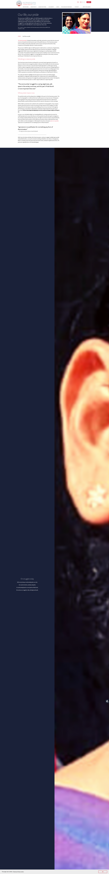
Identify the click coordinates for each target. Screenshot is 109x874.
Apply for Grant (86, 6)
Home (19, 36)
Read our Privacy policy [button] (18, 871)
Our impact (51, 6)
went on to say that (54, 121)
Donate (88, 2)
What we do (33, 6)
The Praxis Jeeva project (22, 40)
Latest (57, 6)
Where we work (42, 6)
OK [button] (102, 871)
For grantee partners (66, 6)
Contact (77, 6)
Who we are (26, 6)
